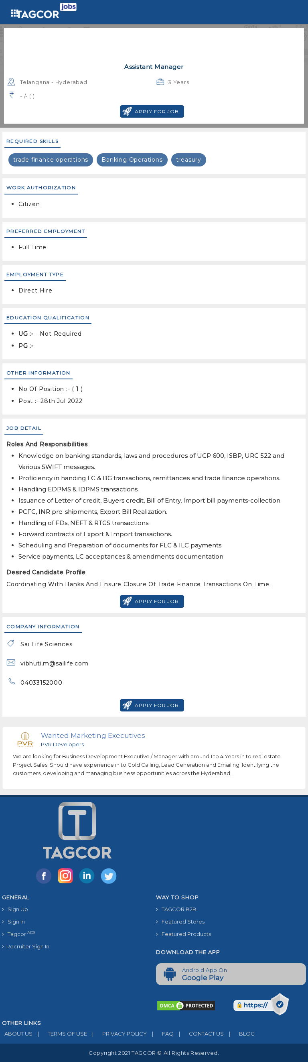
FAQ (163, 1033)
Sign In (14, 921)
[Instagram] (67, 883)
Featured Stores (181, 921)
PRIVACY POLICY (119, 1033)
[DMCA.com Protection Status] (186, 1004)
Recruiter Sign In (26, 946)
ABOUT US (17, 1033)
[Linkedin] (88, 883)
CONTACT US (201, 1033)
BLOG (242, 1033)
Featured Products (184, 934)
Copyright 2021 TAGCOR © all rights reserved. (154, 1053)
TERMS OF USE (62, 1033)
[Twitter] (109, 883)
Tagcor (19, 933)
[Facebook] (45, 883)
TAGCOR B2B (177, 909)
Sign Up (16, 909)
